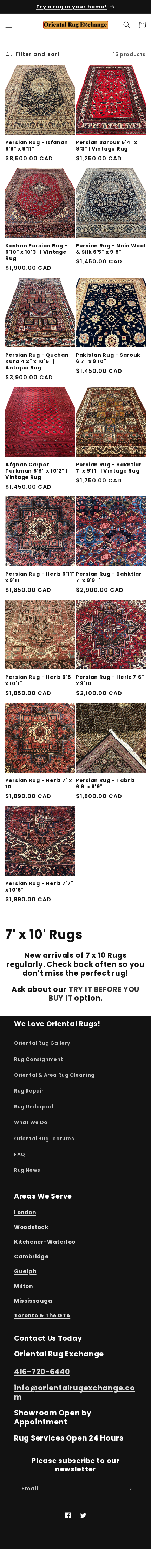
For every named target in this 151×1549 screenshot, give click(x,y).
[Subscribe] (129, 1489)
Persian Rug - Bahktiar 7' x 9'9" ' (109, 577)
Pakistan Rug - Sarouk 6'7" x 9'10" (108, 358)
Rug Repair (29, 1090)
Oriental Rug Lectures (44, 1138)
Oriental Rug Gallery (42, 1043)
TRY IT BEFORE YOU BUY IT (93, 993)
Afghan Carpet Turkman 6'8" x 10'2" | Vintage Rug (36, 470)
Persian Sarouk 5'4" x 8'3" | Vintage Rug (106, 145)
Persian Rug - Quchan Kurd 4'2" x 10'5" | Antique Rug (36, 361)
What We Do (31, 1122)
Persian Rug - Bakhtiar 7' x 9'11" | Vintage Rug (109, 467)
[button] (9, 25)
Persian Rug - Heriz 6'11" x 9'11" (40, 577)
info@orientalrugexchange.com (74, 1392)
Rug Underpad (33, 1106)
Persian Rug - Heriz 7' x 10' (38, 783)
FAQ (19, 1154)
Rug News (27, 1170)
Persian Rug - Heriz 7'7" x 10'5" (39, 886)
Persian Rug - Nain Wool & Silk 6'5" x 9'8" (111, 248)
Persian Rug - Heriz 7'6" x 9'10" (110, 680)
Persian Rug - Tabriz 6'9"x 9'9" (105, 783)
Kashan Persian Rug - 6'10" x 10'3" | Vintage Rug (36, 251)
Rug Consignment (38, 1059)
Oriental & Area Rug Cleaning (54, 1075)
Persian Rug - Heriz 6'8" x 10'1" (39, 680)
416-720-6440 (42, 1372)
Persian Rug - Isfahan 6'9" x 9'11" (36, 145)
